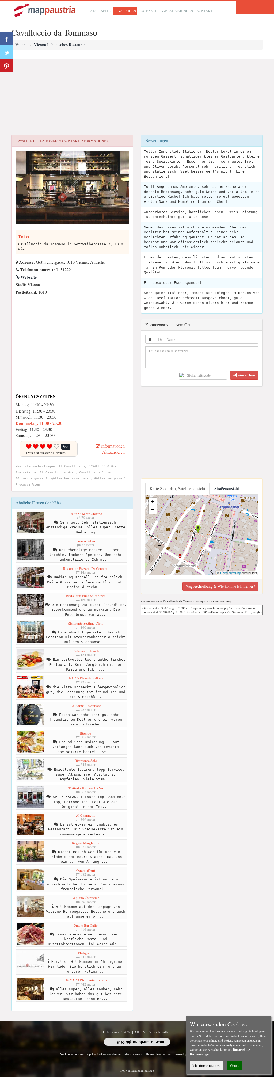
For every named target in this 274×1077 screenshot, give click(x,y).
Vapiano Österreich (86, 897)
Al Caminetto (86, 815)
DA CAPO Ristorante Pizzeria (85, 980)
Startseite (100, 10)
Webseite (28, 277)
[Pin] (6, 65)
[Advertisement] (137, 97)
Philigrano (85, 952)
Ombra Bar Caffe (86, 925)
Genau (234, 1065)
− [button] (152, 509)
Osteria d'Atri (85, 870)
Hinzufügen (125, 10)
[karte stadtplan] (45, 10)
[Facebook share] (6, 38)
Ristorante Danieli (86, 650)
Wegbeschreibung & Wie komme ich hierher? (220, 586)
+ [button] (152, 501)
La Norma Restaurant (85, 705)
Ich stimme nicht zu (206, 1065)
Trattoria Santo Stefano (85, 513)
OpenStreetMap (230, 573)
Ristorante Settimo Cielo (86, 623)
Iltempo (85, 733)
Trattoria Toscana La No (85, 788)
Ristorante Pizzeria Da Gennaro (85, 568)
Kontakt (204, 10)
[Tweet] (6, 52)
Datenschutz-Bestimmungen (166, 10)
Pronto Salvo (85, 540)
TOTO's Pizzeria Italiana (85, 678)
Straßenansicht (226, 488)
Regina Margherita (85, 843)
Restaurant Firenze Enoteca (85, 595)
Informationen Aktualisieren (112, 449)
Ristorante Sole (86, 760)
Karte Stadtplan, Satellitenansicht (177, 488)
